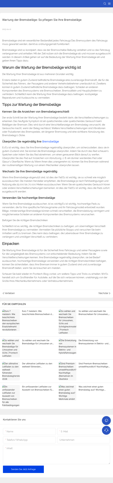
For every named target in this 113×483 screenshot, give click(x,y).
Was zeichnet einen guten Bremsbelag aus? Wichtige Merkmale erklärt (91, 388)
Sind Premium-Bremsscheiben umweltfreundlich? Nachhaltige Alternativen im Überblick (93, 365)
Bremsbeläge (50, 141)
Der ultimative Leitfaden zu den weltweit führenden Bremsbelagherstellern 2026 (37, 365)
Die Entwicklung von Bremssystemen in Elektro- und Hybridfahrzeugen (93, 342)
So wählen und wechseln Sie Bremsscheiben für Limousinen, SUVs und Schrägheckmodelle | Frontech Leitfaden (94, 313)
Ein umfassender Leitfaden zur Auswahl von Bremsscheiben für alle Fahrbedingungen (37, 388)
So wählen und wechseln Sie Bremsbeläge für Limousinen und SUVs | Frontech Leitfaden (38, 342)
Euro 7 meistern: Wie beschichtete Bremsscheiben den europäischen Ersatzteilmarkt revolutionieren (38, 313)
